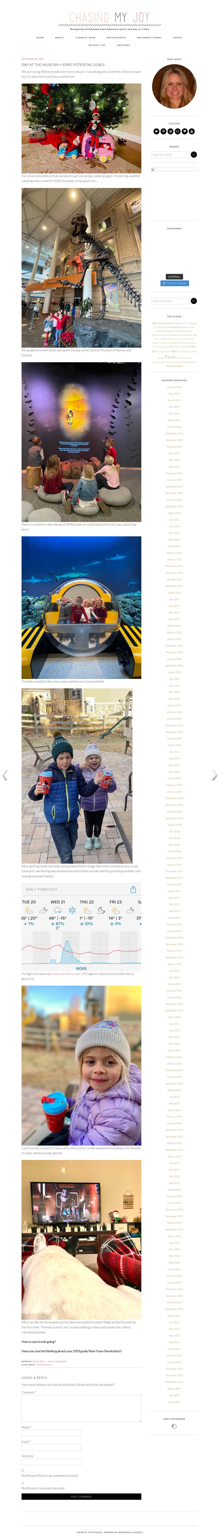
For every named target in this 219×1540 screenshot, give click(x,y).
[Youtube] (192, 131)
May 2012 (174, 1255)
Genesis (138, 1532)
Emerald (159, 331)
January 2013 (174, 1202)
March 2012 (174, 1269)
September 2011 (174, 1309)
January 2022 (174, 559)
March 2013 (174, 1189)
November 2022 (174, 493)
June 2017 (174, 897)
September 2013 (174, 1149)
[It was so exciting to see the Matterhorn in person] (156, 261)
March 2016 (174, 983)
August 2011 (174, 1315)
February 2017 (174, 924)
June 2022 (174, 526)
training (160, 358)
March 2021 (174, 625)
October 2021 (174, 579)
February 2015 (174, 1057)
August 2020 (174, 672)
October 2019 (174, 738)
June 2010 (174, 1401)
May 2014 (174, 1103)
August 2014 (174, 1090)
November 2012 (174, 1216)
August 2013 (174, 1156)
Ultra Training (186, 358)
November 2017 (174, 877)
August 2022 (174, 513)
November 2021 (174, 572)
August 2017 (174, 891)
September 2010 (174, 1381)
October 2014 (174, 1076)
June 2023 (174, 453)
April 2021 (174, 619)
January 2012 (174, 1282)
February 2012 (174, 1275)
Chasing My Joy (109, 16)
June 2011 (174, 1328)
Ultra (178, 357)
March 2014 (174, 1110)
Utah (181, 362)
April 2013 (174, 1183)
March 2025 (174, 400)
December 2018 (174, 798)
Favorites (180, 331)
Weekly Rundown (174, 366)
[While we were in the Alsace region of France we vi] (180, 253)
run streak (181, 351)
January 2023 (174, 479)
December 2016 (174, 937)
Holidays (164, 339)
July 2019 (174, 751)
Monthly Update (159, 347)
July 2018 (174, 831)
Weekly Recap (190, 362)
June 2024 (174, 406)
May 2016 (174, 977)
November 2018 (174, 804)
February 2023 (174, 473)
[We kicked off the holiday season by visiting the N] (156, 246)
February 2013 (174, 1196)
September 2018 (174, 818)
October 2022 (174, 499)
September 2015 (174, 1010)
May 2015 (174, 1037)
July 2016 (174, 970)
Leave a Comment (57, 1361)
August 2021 (174, 592)
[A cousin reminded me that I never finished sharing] (156, 253)
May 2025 (174, 393)
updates (175, 362)
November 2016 (174, 944)
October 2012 (174, 1222)
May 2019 (174, 765)
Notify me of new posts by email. (43, 1488)
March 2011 (174, 1348)
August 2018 (174, 824)
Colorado (166, 327)
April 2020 (174, 698)
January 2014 (174, 1123)
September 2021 (174, 585)
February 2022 (174, 552)
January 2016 (174, 997)
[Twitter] (156, 131)
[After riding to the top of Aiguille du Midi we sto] (192, 261)
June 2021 (174, 605)
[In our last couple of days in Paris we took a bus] (192, 246)
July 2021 (174, 599)
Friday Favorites (179, 335)
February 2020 (174, 712)
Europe (166, 331)
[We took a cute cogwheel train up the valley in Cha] (180, 261)
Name (26, 1427)
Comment (29, 1392)
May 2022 (174, 532)
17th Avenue (95, 1532)
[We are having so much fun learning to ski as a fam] (156, 238)
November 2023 (174, 440)
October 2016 (174, 950)
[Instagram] (171, 131)
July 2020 (174, 678)
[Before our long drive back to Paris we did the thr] (168, 253)
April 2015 (174, 1043)
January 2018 (174, 864)
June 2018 (174, 838)
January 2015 (174, 1063)
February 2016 (174, 990)
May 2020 (174, 692)
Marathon (186, 343)
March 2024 (174, 420)
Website (27, 1456)
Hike (195, 335)
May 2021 (174, 612)
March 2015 (174, 1050)
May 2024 (174, 413)
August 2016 (174, 964)
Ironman (155, 343)
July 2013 (174, 1163)
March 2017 (174, 917)
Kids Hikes (177, 343)
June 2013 (174, 1169)
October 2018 (174, 811)
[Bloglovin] (185, 131)
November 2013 (174, 1136)
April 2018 (174, 844)
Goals (189, 335)
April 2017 (174, 911)
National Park (173, 346)
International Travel (186, 339)
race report (161, 351)
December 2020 (174, 645)
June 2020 (174, 685)
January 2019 (174, 791)
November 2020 (174, 652)
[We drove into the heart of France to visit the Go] (180, 268)
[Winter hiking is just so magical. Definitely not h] (192, 238)
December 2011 (174, 1289)
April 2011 (174, 1342)
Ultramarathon (159, 362)
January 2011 (174, 1362)
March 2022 (174, 546)
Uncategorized (44, 1365)
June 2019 (174, 758)
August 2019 (174, 745)
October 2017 (174, 884)
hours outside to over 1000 (70, 974)
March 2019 (174, 778)
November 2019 (174, 731)
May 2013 (174, 1176)
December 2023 (174, 433)
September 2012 (174, 1229)
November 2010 (174, 1375)
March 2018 (174, 851)
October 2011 (174, 1302)
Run (174, 351)
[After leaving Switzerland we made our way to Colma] (192, 253)
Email (26, 1441)
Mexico (194, 343)
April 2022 (174, 539)
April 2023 (174, 466)
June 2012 (174, 1249)
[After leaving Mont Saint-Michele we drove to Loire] (192, 268)
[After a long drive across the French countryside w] (168, 268)
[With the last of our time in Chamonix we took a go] (168, 261)
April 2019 (174, 771)
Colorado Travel (177, 327)
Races (169, 351)
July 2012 (174, 1242)
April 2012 (174, 1262)
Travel (169, 356)
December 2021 (174, 566)
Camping (192, 323)
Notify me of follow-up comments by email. (50, 1475)
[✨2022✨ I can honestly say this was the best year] (168, 238)
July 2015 (174, 1023)
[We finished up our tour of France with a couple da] (180, 246)
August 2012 (174, 1236)
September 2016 (174, 957)
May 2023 (174, 459)
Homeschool (172, 339)
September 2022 (174, 506)
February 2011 (174, 1355)
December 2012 (174, 1209)
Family (173, 331)
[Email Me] (178, 131)
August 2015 (174, 1017)
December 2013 (174, 1129)
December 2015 (174, 1003)
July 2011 (174, 1322)
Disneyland (190, 327)
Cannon (157, 327)
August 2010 (174, 1388)
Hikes (156, 339)
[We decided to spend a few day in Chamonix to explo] (156, 268)
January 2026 (174, 387)
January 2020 (174, 718)
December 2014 (174, 1070)
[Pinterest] (163, 131)
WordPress (125, 1532)
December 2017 (174, 871)
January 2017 (174, 930)
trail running (191, 351)
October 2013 (174, 1143)
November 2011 (174, 1295)
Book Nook (174, 323)
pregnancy (184, 347)
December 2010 (174, 1368)
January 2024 (174, 426)
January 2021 (174, 639)
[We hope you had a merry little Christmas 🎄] (180, 238)
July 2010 (174, 1395)
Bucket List (183, 323)
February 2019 (174, 785)
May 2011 (174, 1335)
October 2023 (174, 446)
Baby (155, 323)
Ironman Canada (165, 343)
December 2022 (174, 486)
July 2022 (174, 519)
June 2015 (174, 1030)
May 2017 (174, 904)
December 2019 (174, 725)
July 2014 (174, 1096)
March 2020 (174, 705)
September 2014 (174, 1083)
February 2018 (174, 857)
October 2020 (174, 659)
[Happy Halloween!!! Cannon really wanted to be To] (168, 246)
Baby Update (164, 323)
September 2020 (174, 665)
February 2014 (174, 1116)
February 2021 (174, 632)
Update (169, 362)
